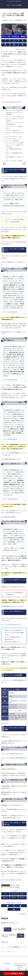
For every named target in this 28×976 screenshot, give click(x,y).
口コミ (13, 887)
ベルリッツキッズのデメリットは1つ (13, 136)
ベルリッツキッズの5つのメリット (13, 138)
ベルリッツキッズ (6, 885)
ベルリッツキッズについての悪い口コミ (14, 110)
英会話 (18, 887)
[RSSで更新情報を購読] (14, 909)
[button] (22, 44)
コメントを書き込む (14, 947)
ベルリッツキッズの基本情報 (11, 140)
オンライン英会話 (15, 885)
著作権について (20, 969)
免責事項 (8, 969)
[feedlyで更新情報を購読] (20, 905)
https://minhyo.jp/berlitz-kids (12, 311)
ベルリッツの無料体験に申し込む (13, 973)
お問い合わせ (8, 963)
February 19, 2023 (19, 205)
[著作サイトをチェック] (7, 905)
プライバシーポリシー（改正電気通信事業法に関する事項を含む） (20, 965)
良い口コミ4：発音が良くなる (13, 130)
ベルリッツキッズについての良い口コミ (14, 116)
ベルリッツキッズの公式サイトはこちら (11, 102)
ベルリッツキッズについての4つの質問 (14, 142)
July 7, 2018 (14, 550)
